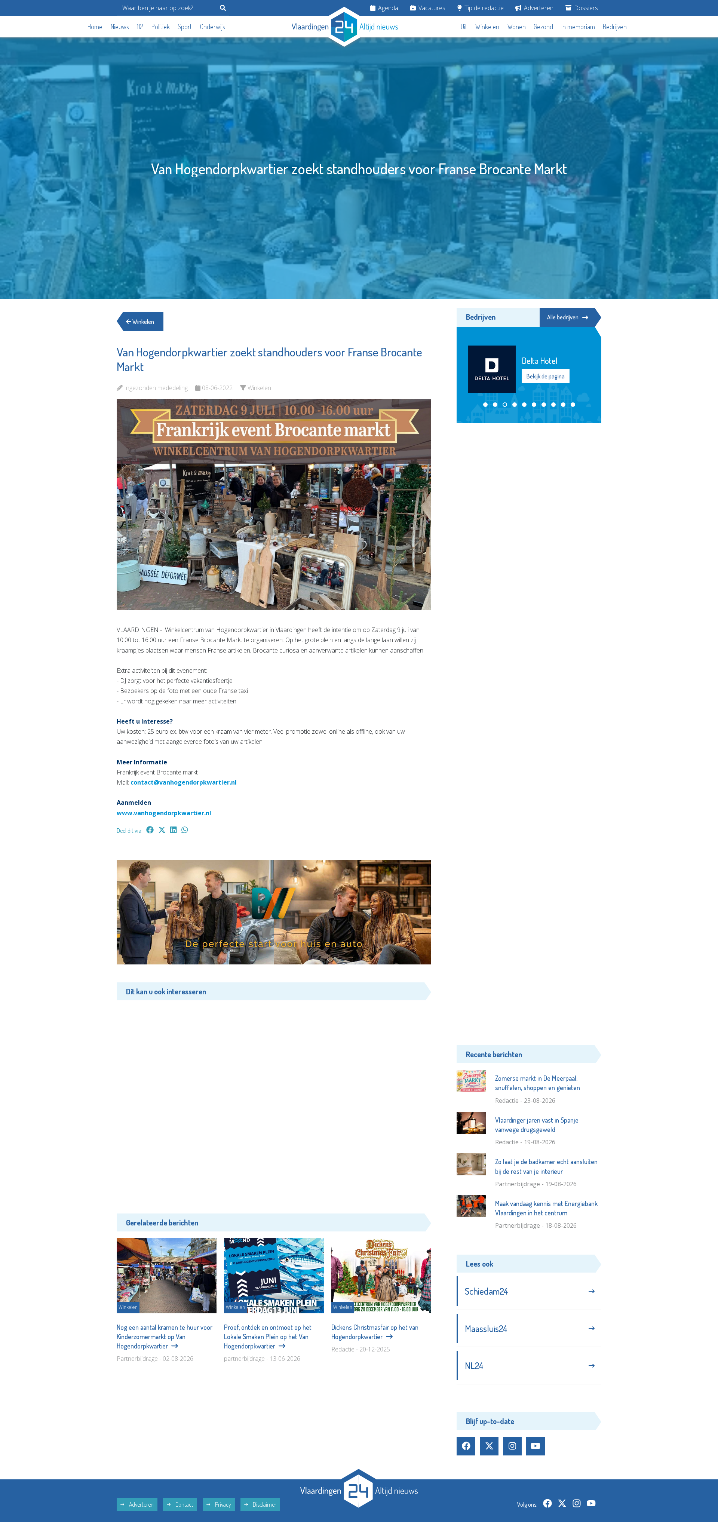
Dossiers (585, 8)
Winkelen (487, 26)
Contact (183, 1504)
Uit (464, 26)
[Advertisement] (274, 1101)
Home (95, 26)
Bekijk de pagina (545, 381)
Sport (185, 26)
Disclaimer (264, 1504)
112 (140, 26)
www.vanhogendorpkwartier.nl (164, 813)
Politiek (160, 26)
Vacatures (431, 8)
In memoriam (578, 26)
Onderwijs (212, 26)
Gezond (543, 26)
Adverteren (537, 8)
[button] (485, 405)
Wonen (516, 26)
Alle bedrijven (563, 317)
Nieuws (120, 26)
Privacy (222, 1504)
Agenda (387, 8)
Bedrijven (615, 26)
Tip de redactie (483, 8)
